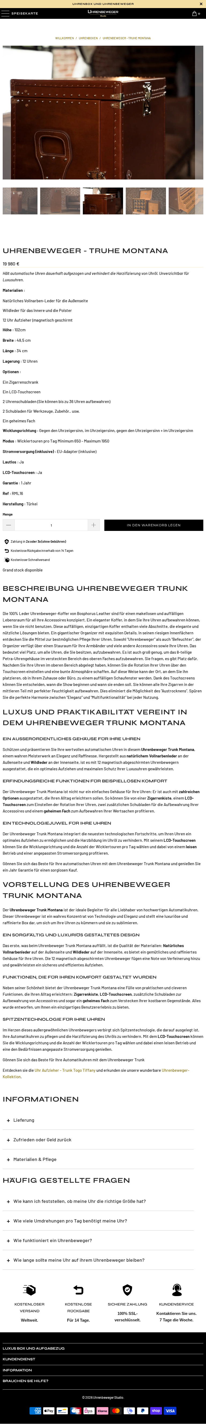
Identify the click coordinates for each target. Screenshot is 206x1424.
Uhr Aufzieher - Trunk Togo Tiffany (65, 1070)
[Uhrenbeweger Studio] (103, 13)
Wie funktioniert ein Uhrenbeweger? (52, 1240)
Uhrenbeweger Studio (108, 1397)
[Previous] (6, 112)
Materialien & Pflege (35, 1159)
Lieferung (23, 1120)
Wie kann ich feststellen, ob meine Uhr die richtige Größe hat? (79, 1201)
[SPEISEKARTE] (5, 13)
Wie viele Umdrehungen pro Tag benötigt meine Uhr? (70, 1221)
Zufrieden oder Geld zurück (42, 1139)
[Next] (199, 112)
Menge (8, 514)
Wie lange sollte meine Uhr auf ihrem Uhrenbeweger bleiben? (79, 1260)
